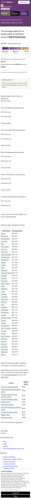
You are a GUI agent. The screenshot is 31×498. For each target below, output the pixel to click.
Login (5, 444)
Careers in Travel (8, 468)
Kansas (3, 341)
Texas (3, 291)
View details (5, 9)
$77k (27, 52)
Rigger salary (5, 415)
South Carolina (6, 318)
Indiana (3, 262)
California (4, 352)
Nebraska (4, 347)
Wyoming (4, 281)
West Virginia (5, 283)
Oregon (3, 315)
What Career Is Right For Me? (12, 459)
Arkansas (4, 339)
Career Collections (9, 457)
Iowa (2, 304)
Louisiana (4, 297)
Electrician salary (6, 417)
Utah (2, 268)
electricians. (5, 377)
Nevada (3, 331)
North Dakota (5, 239)
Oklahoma (4, 252)
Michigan (4, 275)
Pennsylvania (5, 257)
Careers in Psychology (10, 466)
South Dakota (5, 336)
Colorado (4, 241)
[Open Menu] (9, 2)
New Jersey (5, 246)
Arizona (3, 320)
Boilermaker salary (7, 404)
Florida (3, 333)
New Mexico (5, 312)
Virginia (3, 323)
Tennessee (4, 299)
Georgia (3, 294)
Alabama (4, 302)
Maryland (4, 289)
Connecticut (5, 325)
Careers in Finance (9, 461)
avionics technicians (10, 375)
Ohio (2, 244)
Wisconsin (4, 349)
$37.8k (5, 52)
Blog (4, 441)
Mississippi (4, 310)
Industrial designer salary (9, 399)
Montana (4, 278)
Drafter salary (5, 402)
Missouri (4, 344)
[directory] (15, 83)
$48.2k (15, 52)
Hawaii (3, 265)
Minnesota (4, 236)
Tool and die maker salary (9, 412)
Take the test (24, 2)
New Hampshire (6, 273)
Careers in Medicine (9, 464)
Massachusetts (6, 254)
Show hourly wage (14, 43)
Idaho (3, 286)
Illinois (3, 354)
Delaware (4, 270)
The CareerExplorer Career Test (13, 448)
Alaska (3, 233)
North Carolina (6, 328)
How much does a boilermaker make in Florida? (14, 83)
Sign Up (5, 446)
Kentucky (4, 307)
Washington (5, 260)
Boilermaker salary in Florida (12, 23)
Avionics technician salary (9, 387)
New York (4, 249)
